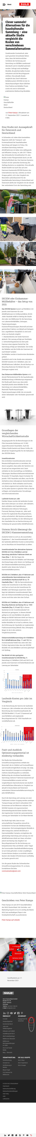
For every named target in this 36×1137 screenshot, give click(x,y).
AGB (4, 1096)
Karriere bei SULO (8, 1024)
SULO (26, 4)
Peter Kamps (13, 113)
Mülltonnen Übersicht (9, 1038)
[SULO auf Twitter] (15, 1012)
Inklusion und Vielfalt (9, 1031)
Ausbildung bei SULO (9, 1033)
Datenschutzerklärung (9, 1088)
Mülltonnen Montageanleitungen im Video (9, 1043)
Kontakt (5, 1019)
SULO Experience (23, 1063)
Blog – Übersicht (7, 1052)
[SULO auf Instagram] (8, 1012)
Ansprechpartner (7, 1021)
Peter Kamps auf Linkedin (11, 920)
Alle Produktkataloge (9, 1036)
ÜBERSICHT (7, 1016)
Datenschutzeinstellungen (10, 1091)
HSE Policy (6, 1093)
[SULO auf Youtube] (11, 1012)
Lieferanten (6, 1098)
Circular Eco (6, 1063)
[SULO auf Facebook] (18, 1012)
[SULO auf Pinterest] (22, 1012)
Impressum (6, 1086)
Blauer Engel (6, 1070)
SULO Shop (21, 1060)
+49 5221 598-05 (12, 1006)
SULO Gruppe (22, 1065)
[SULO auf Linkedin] (4, 1012)
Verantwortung (7, 1060)
